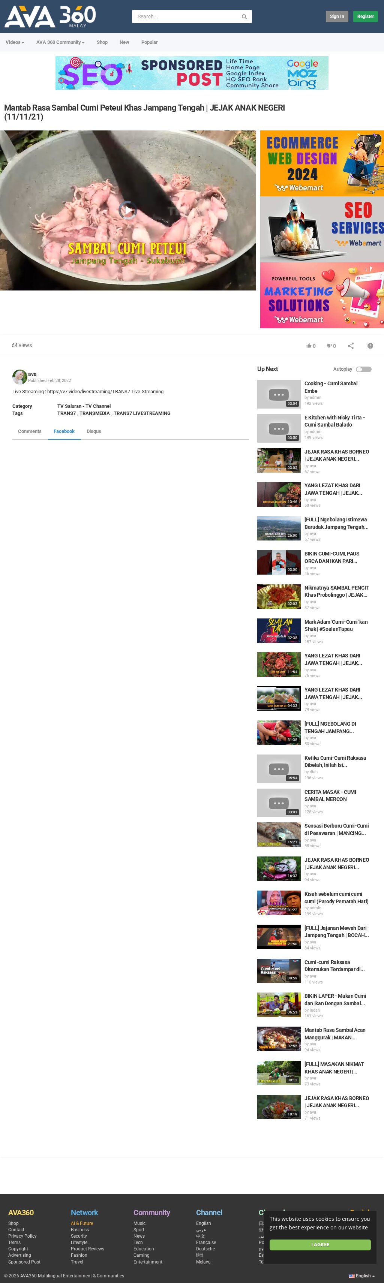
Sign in (337, 16)
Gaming (142, 1255)
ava (32, 374)
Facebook (64, 431)
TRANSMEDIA (95, 413)
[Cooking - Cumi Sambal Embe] (279, 394)
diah (314, 772)
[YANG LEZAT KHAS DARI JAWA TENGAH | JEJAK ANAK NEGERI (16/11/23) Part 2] (279, 494)
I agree (320, 1244)
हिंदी (199, 1255)
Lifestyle (79, 1242)
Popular (149, 42)
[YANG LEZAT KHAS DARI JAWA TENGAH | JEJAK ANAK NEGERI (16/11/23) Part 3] (279, 698)
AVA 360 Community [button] (58, 42)
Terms (14, 1242)
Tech (138, 1242)
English (203, 1223)
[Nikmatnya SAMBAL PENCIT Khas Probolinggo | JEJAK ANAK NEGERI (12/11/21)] (279, 596)
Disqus (94, 431)
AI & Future (82, 1223)
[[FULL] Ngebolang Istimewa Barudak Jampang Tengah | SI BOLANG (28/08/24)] (279, 528)
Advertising (19, 1255)
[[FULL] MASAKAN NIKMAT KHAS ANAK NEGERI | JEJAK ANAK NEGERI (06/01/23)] (279, 1073)
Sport (139, 1229)
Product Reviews (87, 1249)
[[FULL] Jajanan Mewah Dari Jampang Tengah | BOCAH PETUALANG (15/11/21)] (279, 937)
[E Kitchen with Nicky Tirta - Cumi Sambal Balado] (279, 428)
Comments (30, 431)
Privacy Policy (22, 1236)
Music (140, 1223)
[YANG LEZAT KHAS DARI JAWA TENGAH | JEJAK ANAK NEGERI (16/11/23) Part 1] (279, 664)
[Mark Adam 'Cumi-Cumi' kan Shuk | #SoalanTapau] (279, 630)
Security (79, 1236)
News (139, 1236)
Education (144, 1249)
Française (206, 1242)
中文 (200, 1236)
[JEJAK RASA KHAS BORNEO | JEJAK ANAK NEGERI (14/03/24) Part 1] (279, 868)
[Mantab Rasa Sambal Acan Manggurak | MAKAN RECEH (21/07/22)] (279, 1039)
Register (365, 16)
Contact (16, 1229)
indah (315, 1010)
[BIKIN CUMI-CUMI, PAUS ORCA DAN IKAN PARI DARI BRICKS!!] (279, 562)
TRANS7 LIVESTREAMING (142, 413)
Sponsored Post (24, 1262)
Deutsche (205, 1249)
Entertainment (148, 1262)
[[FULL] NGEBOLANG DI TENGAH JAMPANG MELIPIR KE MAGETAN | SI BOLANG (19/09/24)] (279, 732)
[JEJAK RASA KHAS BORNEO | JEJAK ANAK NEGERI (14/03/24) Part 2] (279, 1107)
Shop (102, 42)
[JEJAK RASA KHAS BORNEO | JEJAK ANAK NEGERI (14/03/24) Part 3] (279, 460)
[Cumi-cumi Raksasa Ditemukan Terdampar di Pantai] (279, 971)
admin (315, 397)
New (124, 42)
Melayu (203, 1262)
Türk (263, 1262)
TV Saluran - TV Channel (84, 406)
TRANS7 (66, 413)
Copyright (18, 1249)
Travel (77, 1262)
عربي (201, 1229)
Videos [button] (13, 42)
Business (80, 1229)
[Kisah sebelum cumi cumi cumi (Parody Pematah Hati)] (279, 903)
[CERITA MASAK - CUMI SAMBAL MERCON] (279, 803)
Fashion (79, 1255)
